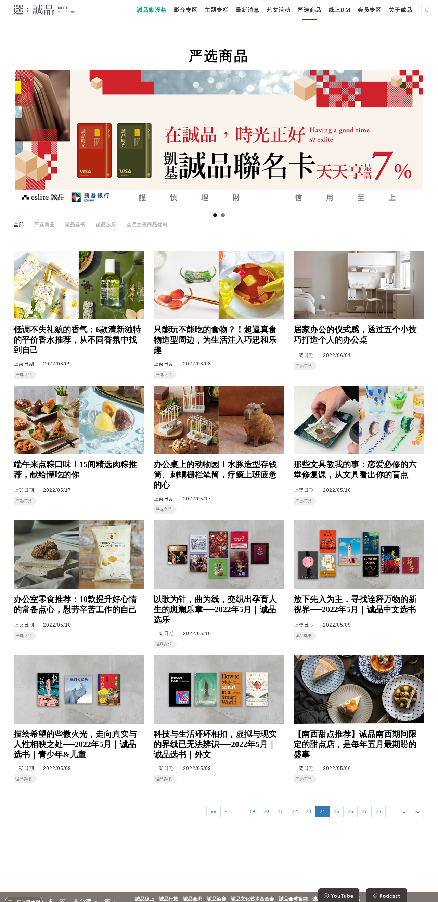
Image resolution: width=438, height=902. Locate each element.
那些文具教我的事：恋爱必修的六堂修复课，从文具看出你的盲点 (355, 469)
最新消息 (248, 10)
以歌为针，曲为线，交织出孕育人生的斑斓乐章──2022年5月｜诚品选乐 (215, 609)
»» (417, 811)
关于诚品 (401, 10)
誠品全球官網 (293, 898)
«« (213, 811)
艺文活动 (279, 10)
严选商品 (309, 10)
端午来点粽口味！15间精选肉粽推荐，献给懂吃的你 (75, 469)
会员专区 (370, 10)
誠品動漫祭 (152, 10)
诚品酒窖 (216, 898)
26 (350, 811)
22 (294, 811)
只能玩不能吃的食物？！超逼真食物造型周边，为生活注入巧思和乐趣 (215, 340)
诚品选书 (75, 224)
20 (266, 811)
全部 (19, 224)
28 (378, 811)
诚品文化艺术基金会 (252, 898)
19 (252, 811)
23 (308, 811)
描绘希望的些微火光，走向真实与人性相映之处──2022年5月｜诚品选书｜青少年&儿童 (75, 744)
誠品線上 (144, 898)
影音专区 (186, 10)
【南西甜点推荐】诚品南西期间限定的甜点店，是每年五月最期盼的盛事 (355, 744)
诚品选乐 (106, 224)
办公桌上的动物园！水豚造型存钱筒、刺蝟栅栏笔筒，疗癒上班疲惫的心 (215, 474)
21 (280, 811)
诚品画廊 (192, 898)
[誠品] (44, 9)
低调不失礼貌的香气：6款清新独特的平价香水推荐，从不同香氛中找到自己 (77, 340)
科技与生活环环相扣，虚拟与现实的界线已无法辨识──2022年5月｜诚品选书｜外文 (215, 744)
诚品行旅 (168, 898)
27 (364, 811)
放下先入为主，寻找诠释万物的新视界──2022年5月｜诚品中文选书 (355, 604)
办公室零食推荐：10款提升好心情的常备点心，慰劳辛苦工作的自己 (75, 604)
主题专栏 (217, 10)
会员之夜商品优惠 (147, 224)
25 (336, 811)
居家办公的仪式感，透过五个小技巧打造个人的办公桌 (355, 334)
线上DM (339, 10)
